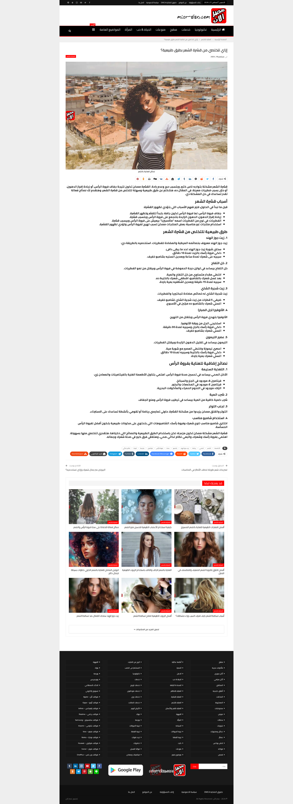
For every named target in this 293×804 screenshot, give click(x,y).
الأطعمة (217, 448)
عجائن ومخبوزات (216, 731)
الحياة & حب (144, 29)
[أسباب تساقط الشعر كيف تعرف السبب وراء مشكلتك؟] (199, 595)
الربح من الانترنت (134, 662)
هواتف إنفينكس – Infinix (88, 708)
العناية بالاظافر (176, 691)
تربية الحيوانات (176, 731)
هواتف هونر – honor (90, 749)
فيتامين (150, 448)
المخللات (219, 697)
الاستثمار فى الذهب (132, 668)
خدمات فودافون (133, 691)
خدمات (186, 29)
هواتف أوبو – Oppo (90, 702)
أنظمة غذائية (176, 662)
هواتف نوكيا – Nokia (90, 737)
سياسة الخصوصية (152, 2)
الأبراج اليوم (135, 708)
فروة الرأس (159, 448)
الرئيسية (216, 29)
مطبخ (173, 29)
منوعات (161, 29)
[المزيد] (93, 29)
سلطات (220, 720)
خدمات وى (135, 697)
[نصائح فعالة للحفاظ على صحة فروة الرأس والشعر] (94, 506)
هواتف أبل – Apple (90, 697)
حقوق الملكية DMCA (169, 2)
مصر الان (69, 798)
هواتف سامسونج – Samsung (86, 720)
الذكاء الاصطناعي (91, 685)
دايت (179, 743)
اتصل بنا (141, 2)
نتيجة (135, 448)
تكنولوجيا (201, 29)
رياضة (194, 448)
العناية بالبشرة (176, 697)
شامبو (175, 448)
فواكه (220, 749)
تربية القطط (177, 737)
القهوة (178, 714)
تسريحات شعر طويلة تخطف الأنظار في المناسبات (204, 470)
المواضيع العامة (110, 29)
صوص (220, 714)
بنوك (138, 714)
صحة (168, 448)
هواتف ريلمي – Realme (88, 714)
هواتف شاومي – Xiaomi (88, 726)
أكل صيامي (218, 679)
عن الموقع (183, 2)
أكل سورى (218, 673)
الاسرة (179, 668)
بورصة (137, 720)
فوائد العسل (135, 749)
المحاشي (219, 685)
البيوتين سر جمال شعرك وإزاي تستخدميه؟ (85, 470)
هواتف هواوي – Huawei (88, 743)
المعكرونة (219, 702)
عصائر (221, 737)
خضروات (136, 743)
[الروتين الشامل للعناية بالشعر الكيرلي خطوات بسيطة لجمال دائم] (94, 549)
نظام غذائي (126, 448)
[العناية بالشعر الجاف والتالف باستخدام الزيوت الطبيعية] (146, 549)
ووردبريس (94, 679)
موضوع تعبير (176, 754)
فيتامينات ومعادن (133, 754)
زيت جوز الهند (185, 448)
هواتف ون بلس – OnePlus (87, 754)
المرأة (128, 29)
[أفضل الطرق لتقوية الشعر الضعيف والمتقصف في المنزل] (199, 549)
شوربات (220, 726)
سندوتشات (219, 708)
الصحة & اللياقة (175, 685)
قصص (220, 754)
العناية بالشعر (71, 56)
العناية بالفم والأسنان (173, 708)
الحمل (179, 673)
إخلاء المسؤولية (194, 2)
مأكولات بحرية (217, 668)
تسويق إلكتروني (91, 691)
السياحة (178, 726)
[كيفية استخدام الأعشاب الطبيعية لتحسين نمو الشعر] (146, 506)
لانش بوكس (218, 743)
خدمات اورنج (135, 685)
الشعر (209, 448)
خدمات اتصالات (134, 702)
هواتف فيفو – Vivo (90, 731)
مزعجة (142, 448)
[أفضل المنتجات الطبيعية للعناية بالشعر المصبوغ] (199, 506)
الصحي (201, 448)
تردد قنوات (136, 737)
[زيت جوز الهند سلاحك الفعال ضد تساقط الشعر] (94, 595)
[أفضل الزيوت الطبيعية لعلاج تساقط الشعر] (146, 595)
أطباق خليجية (218, 691)
